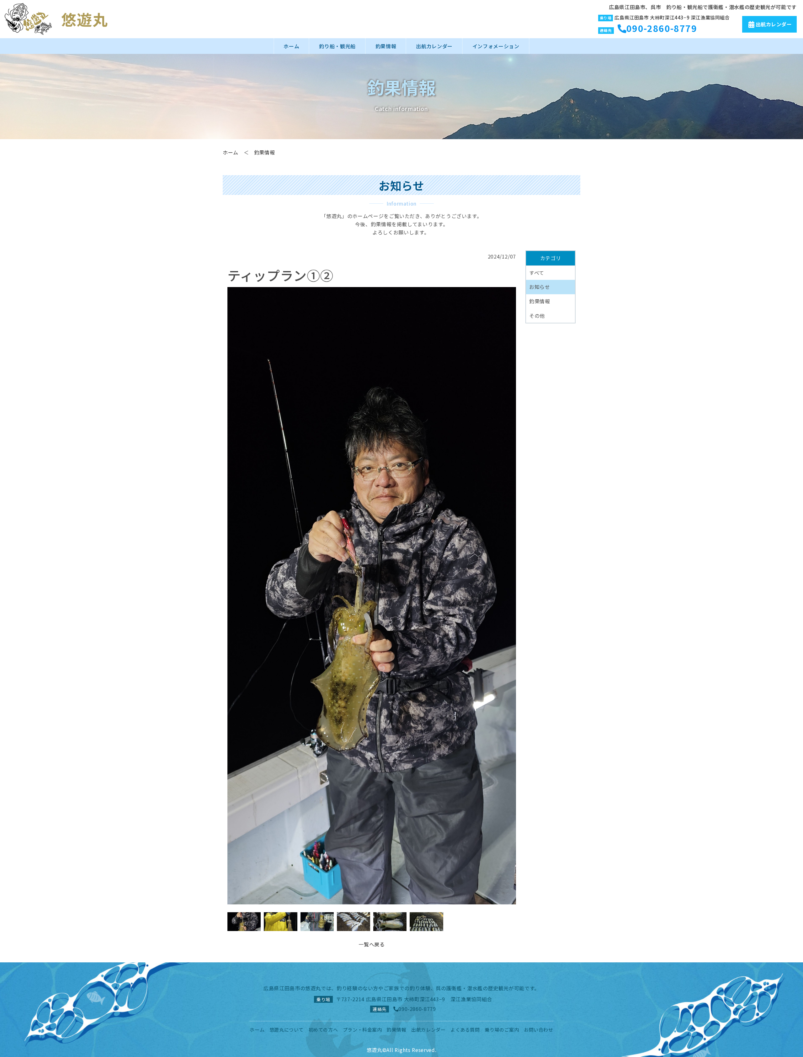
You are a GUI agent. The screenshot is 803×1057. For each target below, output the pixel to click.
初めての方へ (323, 1029)
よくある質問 (465, 1029)
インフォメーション (495, 46)
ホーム (291, 46)
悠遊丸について (286, 1029)
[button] (508, 596)
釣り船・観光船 (337, 46)
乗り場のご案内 (502, 1029)
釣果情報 (385, 46)
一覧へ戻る (372, 944)
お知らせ (539, 286)
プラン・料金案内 (362, 1029)
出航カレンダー (774, 24)
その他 (537, 315)
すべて (536, 272)
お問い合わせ (538, 1029)
